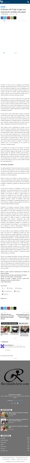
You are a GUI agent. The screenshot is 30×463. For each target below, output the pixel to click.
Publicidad (13, 459)
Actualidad (3, 332)
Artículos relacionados (9, 323)
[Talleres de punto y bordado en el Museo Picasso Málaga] (4, 414)
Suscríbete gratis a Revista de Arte (22, 457)
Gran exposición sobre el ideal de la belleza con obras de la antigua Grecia (22, 317)
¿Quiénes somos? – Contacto (22, 459)
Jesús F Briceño (5, 14)
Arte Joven (5, 5)
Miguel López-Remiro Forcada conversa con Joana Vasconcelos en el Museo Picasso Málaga (24, 334)
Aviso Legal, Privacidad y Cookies (8, 457)
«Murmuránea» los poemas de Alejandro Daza (5, 334)
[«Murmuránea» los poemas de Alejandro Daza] (5, 329)
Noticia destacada (4, 440)
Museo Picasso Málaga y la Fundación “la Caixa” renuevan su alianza (18, 420)
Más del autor (23, 323)
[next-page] (16, 338)
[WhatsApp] (11, 17)
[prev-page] (14, 338)
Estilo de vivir (3, 446)
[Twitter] (5, 17)
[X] (15, 403)
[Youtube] (18, 403)
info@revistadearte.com (18, 400)
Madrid (2, 444)
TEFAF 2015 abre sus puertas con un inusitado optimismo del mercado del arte (7, 317)
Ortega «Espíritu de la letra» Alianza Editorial (14, 334)
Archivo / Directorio (6, 459)
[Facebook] (2, 17)
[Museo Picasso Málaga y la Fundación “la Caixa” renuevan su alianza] (4, 421)
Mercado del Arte (4, 450)
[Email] (15, 17)
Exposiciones (3, 442)
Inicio (2, 5)
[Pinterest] (8, 17)
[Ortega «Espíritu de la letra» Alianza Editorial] (15, 329)
